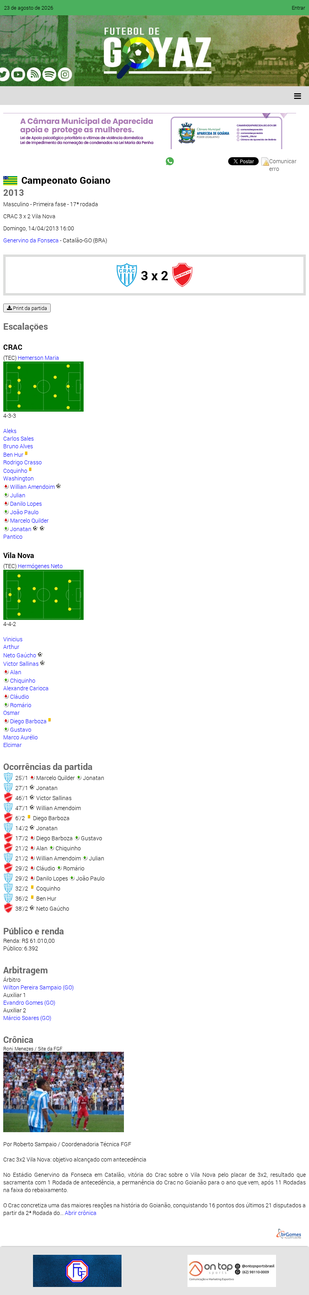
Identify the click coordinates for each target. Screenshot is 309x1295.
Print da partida (29, 308)
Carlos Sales (18, 438)
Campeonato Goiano (66, 180)
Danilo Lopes (26, 503)
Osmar (11, 712)
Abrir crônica (81, 1213)
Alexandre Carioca (26, 688)
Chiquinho (22, 680)
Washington (18, 478)
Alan (15, 672)
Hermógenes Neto (40, 566)
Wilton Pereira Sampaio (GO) (38, 987)
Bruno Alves (18, 446)
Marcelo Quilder (29, 520)
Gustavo (20, 729)
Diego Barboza (28, 721)
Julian (17, 495)
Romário (20, 705)
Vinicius (13, 639)
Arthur (11, 647)
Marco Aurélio (20, 737)
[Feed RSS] (92, 74)
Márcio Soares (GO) (27, 1018)
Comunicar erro (283, 161)
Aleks (9, 431)
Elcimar (12, 745)
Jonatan (20, 529)
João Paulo (24, 512)
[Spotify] (77, 74)
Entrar (298, 7)
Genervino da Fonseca (31, 240)
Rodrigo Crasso (22, 462)
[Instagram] (107, 74)
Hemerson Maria (38, 357)
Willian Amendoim (32, 486)
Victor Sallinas (21, 663)
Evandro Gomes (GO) (29, 1002)
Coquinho (15, 470)
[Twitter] (46, 74)
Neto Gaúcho (19, 655)
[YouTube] (62, 74)
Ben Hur (13, 454)
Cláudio (19, 696)
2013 (13, 192)
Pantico (13, 536)
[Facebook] (31, 74)
